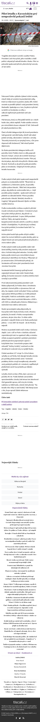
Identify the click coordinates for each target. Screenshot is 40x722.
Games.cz (9, 684)
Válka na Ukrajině (20, 481)
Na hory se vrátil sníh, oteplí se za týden (9, 427)
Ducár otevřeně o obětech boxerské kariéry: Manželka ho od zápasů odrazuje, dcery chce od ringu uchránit (20, 631)
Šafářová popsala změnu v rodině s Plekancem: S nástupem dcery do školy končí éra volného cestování (20, 647)
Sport (20, 682)
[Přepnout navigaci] (30, 3)
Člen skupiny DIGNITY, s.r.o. (29, 713)
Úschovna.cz (31, 687)
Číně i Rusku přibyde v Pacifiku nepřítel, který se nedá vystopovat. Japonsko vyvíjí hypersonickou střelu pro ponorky (20, 608)
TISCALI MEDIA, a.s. (16, 713)
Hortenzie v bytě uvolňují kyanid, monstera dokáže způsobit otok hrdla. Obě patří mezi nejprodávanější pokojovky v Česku (20, 592)
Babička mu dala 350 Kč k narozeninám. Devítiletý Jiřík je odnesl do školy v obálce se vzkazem (20, 615)
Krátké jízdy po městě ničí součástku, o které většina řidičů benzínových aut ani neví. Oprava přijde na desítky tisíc (20, 623)
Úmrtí (20, 498)
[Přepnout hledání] (27, 3)
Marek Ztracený (20, 677)
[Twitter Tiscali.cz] (19, 718)
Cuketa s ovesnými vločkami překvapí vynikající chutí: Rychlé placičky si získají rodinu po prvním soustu (20, 579)
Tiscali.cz (7, 682)
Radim (11, 8)
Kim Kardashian (20, 671)
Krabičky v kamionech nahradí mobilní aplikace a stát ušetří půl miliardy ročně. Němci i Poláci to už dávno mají (20, 600)
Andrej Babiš (20, 657)
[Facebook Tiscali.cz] (16, 718)
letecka (25, 409)
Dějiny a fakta (20, 503)
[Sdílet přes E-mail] (11, 419)
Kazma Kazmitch (20, 667)
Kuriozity (20, 487)
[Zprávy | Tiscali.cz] (8, 3)
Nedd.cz (7, 689)
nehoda (14, 409)
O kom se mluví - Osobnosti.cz (20, 653)
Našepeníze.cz (18, 692)
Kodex (12, 715)
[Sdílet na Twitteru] (8, 419)
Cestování (31, 682)
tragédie (8, 409)
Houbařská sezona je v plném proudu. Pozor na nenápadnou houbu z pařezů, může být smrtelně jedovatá (20, 541)
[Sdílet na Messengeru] (5, 419)
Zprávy (14, 682)
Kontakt (4, 715)
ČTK (7, 413)
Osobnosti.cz (8, 687)
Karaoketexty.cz (20, 687)
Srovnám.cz (29, 692)
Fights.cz (23, 689)
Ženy (25, 682)
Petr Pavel (20, 661)
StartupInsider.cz (20, 694)
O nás (8, 715)
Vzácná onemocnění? (30, 426)
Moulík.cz (15, 689)
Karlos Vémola (20, 674)
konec (20, 409)
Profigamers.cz (19, 684)
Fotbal (20, 492)
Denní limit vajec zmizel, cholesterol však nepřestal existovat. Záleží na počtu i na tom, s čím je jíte (20, 515)
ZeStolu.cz (30, 684)
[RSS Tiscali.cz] (23, 718)
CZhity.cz (9, 692)
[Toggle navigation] (36, 3)
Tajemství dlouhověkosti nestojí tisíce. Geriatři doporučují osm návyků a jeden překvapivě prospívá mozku (20, 522)
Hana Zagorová (20, 664)
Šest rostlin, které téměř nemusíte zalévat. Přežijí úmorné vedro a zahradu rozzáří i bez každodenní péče (20, 554)
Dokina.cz (31, 689)
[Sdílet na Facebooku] (3, 419)
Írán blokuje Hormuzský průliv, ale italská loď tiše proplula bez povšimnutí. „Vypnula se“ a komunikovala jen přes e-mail (20, 639)
